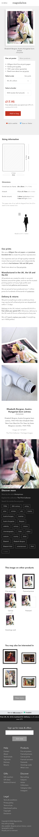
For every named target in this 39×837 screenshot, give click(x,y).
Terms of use (8, 805)
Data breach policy (10, 808)
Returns (6, 765)
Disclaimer (7, 814)
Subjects (23, 780)
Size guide (27, 76)
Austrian (21, 516)
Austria (30, 511)
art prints (26, 71)
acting (27, 506)
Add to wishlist (12, 123)
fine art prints (21, 267)
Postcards (23, 762)
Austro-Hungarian (8, 521)
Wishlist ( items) (10, 782)
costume (6, 536)
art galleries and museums (18, 285)
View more (19, 698)
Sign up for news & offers (19, 728)
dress (24, 536)
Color (20, 531)
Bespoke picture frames (18, 826)
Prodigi (12, 824)
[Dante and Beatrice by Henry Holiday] (29, 681)
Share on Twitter (27, 123)
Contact (6, 751)
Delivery (5, 309)
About (6, 754)
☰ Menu (4, 3)
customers (30, 291)
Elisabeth (6, 541)
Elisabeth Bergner (19, 541)
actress (13, 511)
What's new (24, 768)
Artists (22, 782)
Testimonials (8, 757)
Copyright (7, 811)
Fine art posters (25, 751)
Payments (7, 760)
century (16, 526)
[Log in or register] (32, 3)
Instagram (24, 791)
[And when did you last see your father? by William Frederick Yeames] (29, 658)
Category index (25, 788)
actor (4, 511)
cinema (25, 526)
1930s (5, 506)
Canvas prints (25, 757)
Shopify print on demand (9, 830)
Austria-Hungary (8, 516)
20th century (16, 506)
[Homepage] (19, 3)
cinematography (8, 531)
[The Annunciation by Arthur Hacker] (10, 677)
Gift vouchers (8, 777)
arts (21, 511)
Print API (4, 824)
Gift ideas (7, 780)
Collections (24, 785)
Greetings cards (26, 765)
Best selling (24, 777)
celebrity (6, 526)
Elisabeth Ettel (7, 546)
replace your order (19, 317)
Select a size (18, 76)
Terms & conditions (10, 800)
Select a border (10, 88)
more (6, 551)
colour (28, 531)
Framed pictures (26, 754)
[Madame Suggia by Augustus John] (10, 656)
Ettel (32, 546)
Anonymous (19, 52)
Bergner (21, 521)
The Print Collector (23, 498)
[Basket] (35, 3)
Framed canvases (26, 760)
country (15, 536)
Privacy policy (8, 803)
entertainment (21, 546)
